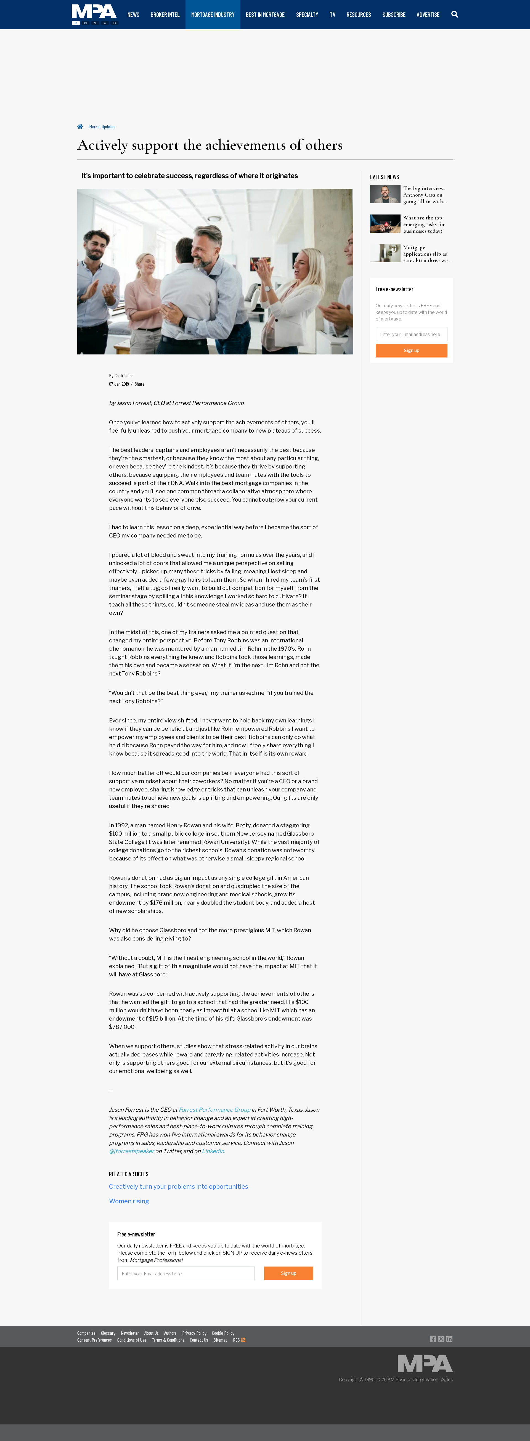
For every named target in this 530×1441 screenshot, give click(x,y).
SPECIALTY (307, 14)
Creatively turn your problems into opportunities (178, 1186)
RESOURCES (359, 14)
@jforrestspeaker (131, 1151)
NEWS (133, 14)
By (121, 375)
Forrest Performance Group (214, 1109)
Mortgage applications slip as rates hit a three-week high (428, 254)
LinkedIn (213, 1151)
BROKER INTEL (165, 14)
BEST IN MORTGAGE (265, 14)
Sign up (288, 1273)
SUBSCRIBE (394, 14)
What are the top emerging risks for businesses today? (424, 224)
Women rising (129, 1201)
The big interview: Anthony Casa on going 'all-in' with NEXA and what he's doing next (426, 195)
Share (139, 384)
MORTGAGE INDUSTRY (213, 14)
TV (332, 14)
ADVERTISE (428, 14)
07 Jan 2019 (119, 384)
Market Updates (102, 126)
